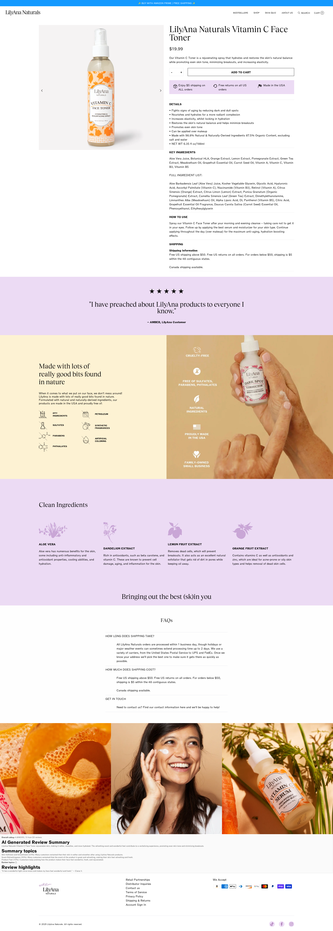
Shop (256, 12)
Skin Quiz (270, 12)
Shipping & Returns (138, 900)
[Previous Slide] (42, 90)
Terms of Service (136, 892)
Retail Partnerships (138, 879)
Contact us (133, 887)
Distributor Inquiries (138, 883)
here (182, 707)
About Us (287, 12)
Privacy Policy (134, 896)
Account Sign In (136, 904)
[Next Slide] (160, 90)
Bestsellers (240, 12)
